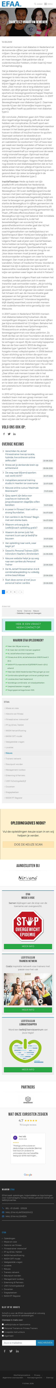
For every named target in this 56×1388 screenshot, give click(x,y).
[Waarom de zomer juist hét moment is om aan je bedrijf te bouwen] (3, 532)
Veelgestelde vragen (14, 742)
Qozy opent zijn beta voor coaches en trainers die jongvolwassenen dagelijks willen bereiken (22, 500)
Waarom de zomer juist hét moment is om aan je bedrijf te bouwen (21, 535)
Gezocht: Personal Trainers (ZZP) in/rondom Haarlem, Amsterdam (22, 552)
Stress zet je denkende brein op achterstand (21, 466)
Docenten (10, 787)
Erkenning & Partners (15, 775)
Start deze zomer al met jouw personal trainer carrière (20, 581)
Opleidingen (9, 1238)
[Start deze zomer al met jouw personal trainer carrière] (3, 580)
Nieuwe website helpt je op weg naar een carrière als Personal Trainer (22, 561)
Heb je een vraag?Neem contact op (28, 626)
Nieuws (36, 611)
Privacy (37, 1375)
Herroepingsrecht (34, 1378)
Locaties (9, 747)
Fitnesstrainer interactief (16, 719)
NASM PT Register (13, 798)
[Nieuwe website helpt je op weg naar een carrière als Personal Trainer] (3, 558)
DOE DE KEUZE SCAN (28, 844)
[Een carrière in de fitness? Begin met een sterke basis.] (3, 517)
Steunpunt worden (14, 764)
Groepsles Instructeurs (14, 1332)
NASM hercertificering (15, 730)
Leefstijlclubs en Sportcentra (17, 1324)
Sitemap (49, 1378)
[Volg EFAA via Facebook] (4, 1351)
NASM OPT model (13, 736)
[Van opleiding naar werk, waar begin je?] (3, 543)
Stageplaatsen (12, 792)
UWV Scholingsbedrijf (15, 781)
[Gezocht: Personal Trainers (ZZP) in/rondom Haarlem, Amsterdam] (3, 550)
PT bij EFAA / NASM (14, 725)
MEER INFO (28, 946)
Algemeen (9, 1336)
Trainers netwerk (13, 759)
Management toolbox (15, 770)
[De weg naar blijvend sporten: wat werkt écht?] (3, 472)
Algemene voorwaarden (13, 1378)
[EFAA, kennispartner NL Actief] (29, 878)
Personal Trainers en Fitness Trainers (21, 1328)
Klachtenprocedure (22, 1375)
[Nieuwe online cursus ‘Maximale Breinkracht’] (3, 488)
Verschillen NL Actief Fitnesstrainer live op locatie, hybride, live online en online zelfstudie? (20, 456)
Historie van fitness (14, 714)
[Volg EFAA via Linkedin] (17, 1351)
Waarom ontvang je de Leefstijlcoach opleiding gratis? (21, 526)
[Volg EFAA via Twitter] (11, 1351)
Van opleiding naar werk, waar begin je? (20, 545)
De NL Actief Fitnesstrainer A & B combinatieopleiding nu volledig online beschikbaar (22, 572)
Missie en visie (12, 708)
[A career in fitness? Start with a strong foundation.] (3, 509)
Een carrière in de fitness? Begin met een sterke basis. (22, 518)
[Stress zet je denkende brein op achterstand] (3, 465)
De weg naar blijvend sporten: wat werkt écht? (20, 474)
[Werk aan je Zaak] (29, 1100)
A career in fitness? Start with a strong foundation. (21, 511)
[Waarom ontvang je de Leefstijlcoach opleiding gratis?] (3, 524)
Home (19, 611)
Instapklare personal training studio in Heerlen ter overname (21, 482)
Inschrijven (45, 1342)
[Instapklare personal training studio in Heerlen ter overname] (3, 480)
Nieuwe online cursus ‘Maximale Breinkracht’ (22, 489)
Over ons (27, 611)
